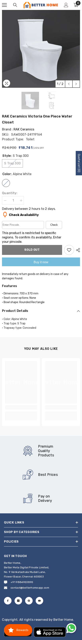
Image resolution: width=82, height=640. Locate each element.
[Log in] (66, 5)
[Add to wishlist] (69, 250)
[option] (41, 49)
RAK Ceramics (24, 129)
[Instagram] (18, 600)
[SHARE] (77, 250)
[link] (21, 407)
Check (54, 224)
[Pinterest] (29, 600)
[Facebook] (8, 600)
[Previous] (68, 83)
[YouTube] (39, 600)
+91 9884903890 (22, 582)
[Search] (15, 5)
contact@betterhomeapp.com (30, 587)
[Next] (76, 83)
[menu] (4, 5)
